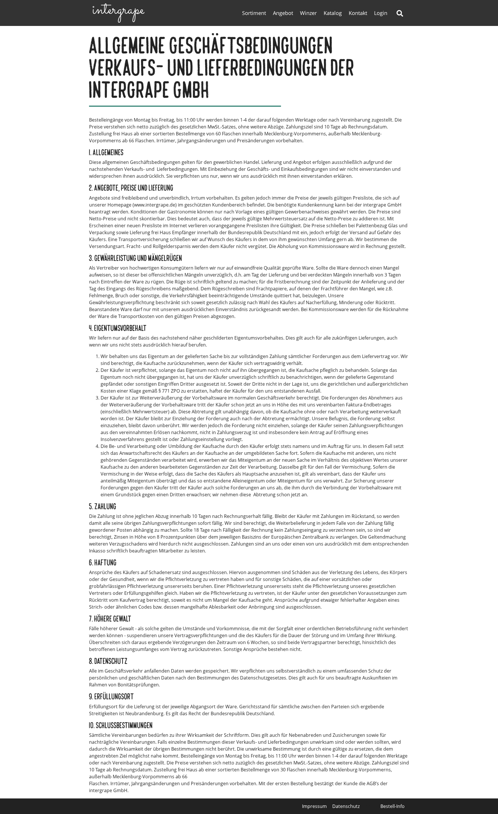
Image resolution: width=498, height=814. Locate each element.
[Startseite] (118, 12)
